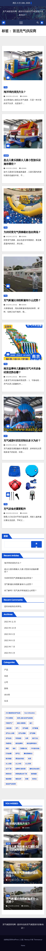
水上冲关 (18, 763)
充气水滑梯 (21, 733)
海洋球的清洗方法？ (15, 91)
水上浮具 (28, 763)
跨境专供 (8, 774)
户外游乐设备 (35, 748)
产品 (5, 87)
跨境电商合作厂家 (21, 774)
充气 (17, 728)
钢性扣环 (18, 779)
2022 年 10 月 (10, 628)
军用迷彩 (18, 738)
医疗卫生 (35, 738)
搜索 (6, 536)
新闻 (6, 688)
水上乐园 (8, 763)
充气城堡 (25, 728)
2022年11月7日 (12, 236)
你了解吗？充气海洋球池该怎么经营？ (20, 590)
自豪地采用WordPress (11, 940)
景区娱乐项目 (20, 758)
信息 (6, 676)
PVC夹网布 (9, 718)
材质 (29, 758)
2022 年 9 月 (9, 634)
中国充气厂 (9, 723)
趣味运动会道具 (35, 769)
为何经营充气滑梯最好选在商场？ (22, 232)
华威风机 (8, 743)
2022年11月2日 (12, 377)
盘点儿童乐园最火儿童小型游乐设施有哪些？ (22, 848)
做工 (31, 723)
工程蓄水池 (23, 748)
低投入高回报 (21, 723)
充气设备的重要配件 (15, 508)
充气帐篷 (35, 728)
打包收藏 (8, 753)
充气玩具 (8, 738)
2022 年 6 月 (9, 653)
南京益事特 (19, 743)
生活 (6, 701)
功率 (26, 738)
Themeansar (38, 940)
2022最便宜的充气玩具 (13, 713)
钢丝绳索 (8, 779)
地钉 (14, 748)
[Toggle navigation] (21, 23)
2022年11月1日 (12, 445)
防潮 (26, 779)
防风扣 (34, 779)
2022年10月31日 (12, 513)
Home (23, 945)
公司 (5, 436)
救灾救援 (8, 758)
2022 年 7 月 (9, 647)
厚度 (7, 748)
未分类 (6, 155)
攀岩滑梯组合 (28, 753)
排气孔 (18, 753)
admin (24, 96)
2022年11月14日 (12, 96)
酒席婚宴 (34, 774)
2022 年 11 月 (10, 622)
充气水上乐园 (10, 733)
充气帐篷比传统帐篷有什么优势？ (22, 300)
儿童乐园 (8, 728)
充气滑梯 (32, 733)
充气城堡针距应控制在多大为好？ (22, 440)
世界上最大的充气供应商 (25, 718)
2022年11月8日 (12, 168)
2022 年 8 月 (9, 640)
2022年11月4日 (12, 305)
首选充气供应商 (11, 784)
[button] (38, 23)
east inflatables (30, 713)
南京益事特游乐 (32, 743)
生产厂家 (8, 769)
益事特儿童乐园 (20, 769)
